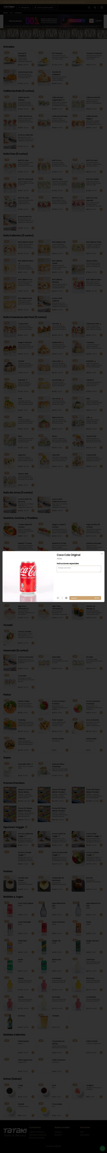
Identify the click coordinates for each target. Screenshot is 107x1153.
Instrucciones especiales (68, 563)
